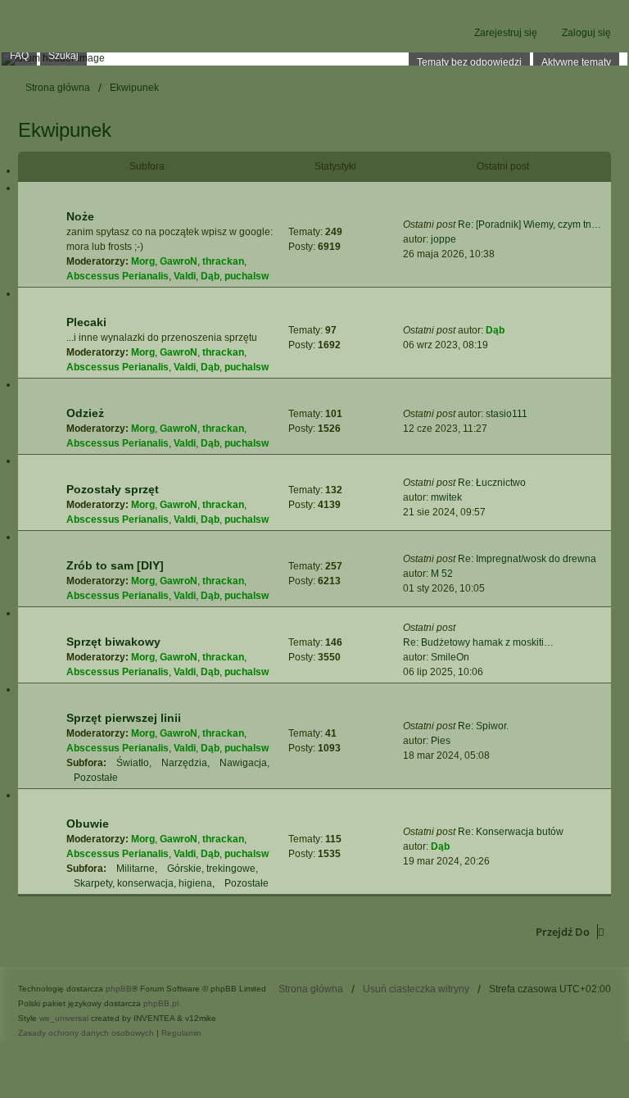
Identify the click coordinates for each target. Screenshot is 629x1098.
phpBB (119, 988)
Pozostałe (96, 777)
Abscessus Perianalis (117, 276)
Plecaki (86, 322)
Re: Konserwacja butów (510, 831)
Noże (80, 216)
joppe (443, 239)
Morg (143, 261)
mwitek (446, 497)
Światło (132, 763)
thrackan (223, 261)
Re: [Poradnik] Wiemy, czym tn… (529, 224)
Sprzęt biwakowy (113, 641)
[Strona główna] (314, 59)
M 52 (442, 573)
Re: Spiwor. (483, 726)
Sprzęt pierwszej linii (123, 717)
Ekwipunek (64, 130)
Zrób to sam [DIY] (115, 565)
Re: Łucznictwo (492, 482)
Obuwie (87, 823)
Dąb (210, 276)
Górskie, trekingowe (211, 868)
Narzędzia (184, 763)
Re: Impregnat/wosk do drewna (527, 559)
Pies (440, 740)
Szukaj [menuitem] (63, 55)
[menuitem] (86, 1033)
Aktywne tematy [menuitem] (576, 62)
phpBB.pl (161, 1003)
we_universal (63, 1018)
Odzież (85, 413)
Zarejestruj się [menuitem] (505, 33)
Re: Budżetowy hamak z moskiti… (478, 642)
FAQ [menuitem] (19, 55)
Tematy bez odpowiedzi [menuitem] (469, 62)
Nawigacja (243, 763)
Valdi (185, 276)
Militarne (135, 868)
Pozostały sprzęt (112, 489)
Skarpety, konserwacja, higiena (143, 883)
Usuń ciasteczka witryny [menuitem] (416, 989)
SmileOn (450, 657)
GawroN (178, 261)
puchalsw (246, 276)
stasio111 (506, 414)
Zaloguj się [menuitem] (586, 33)
